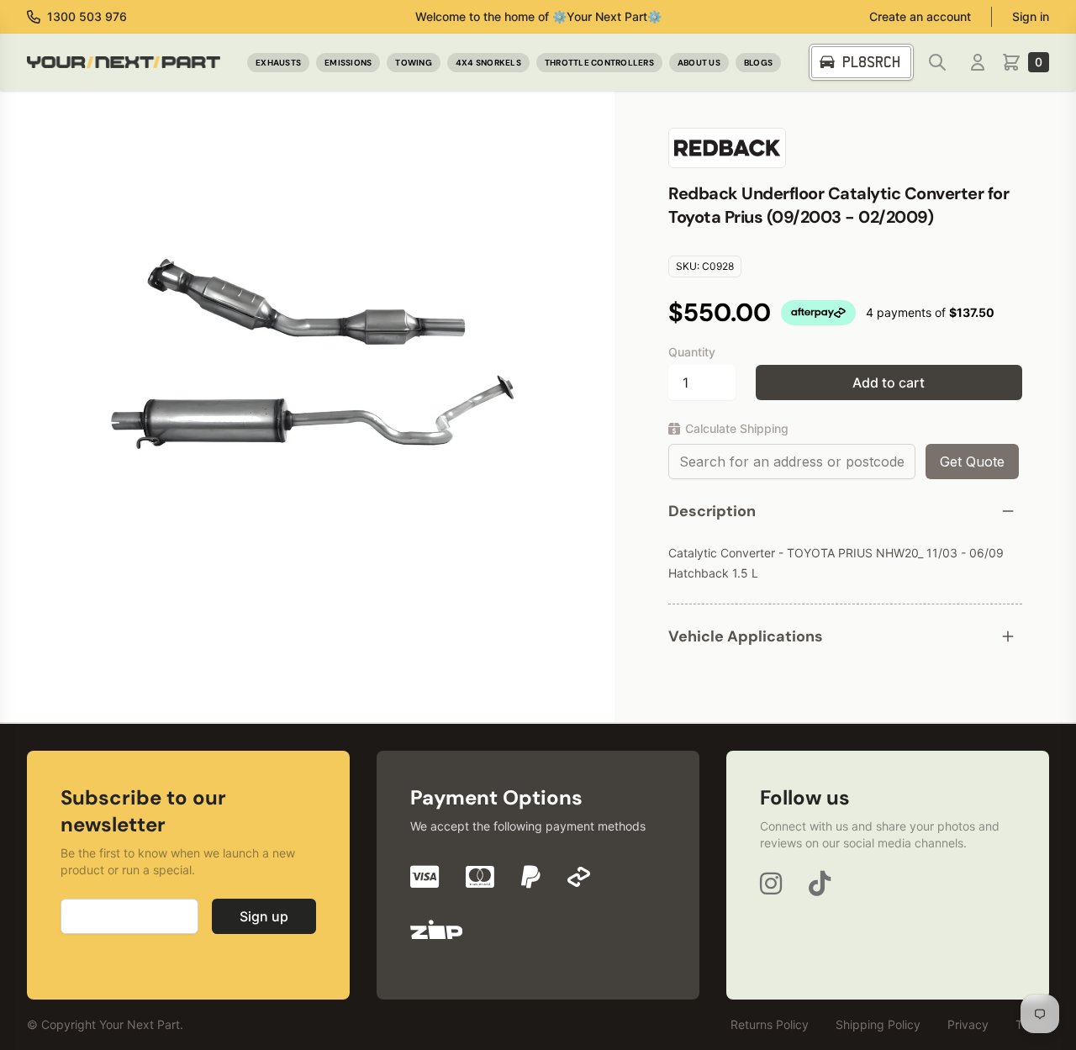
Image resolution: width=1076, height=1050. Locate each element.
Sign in (1030, 16)
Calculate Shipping (737, 428)
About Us (699, 62)
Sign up (264, 916)
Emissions (348, 62)
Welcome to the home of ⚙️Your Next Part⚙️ (538, 16)
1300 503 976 (87, 16)
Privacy (968, 1024)
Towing (413, 62)
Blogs (758, 62)
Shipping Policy (878, 1024)
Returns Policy (770, 1024)
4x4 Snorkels (488, 62)
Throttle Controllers (599, 62)
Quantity (691, 352)
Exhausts (278, 62)
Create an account (920, 16)
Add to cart (888, 382)
